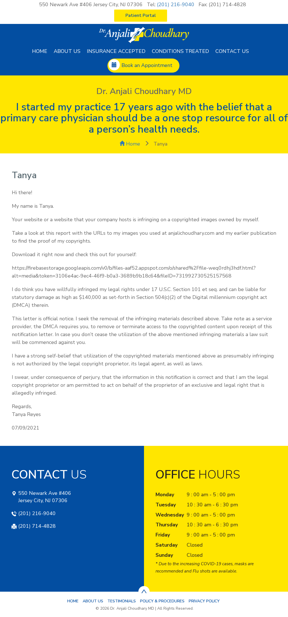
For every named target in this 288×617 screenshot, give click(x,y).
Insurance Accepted (116, 51)
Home (39, 51)
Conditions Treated (180, 51)
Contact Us (232, 51)
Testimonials (121, 601)
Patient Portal (140, 15)
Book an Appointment (147, 65)
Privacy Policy (204, 601)
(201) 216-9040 (175, 4)
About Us (67, 51)
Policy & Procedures (162, 601)
